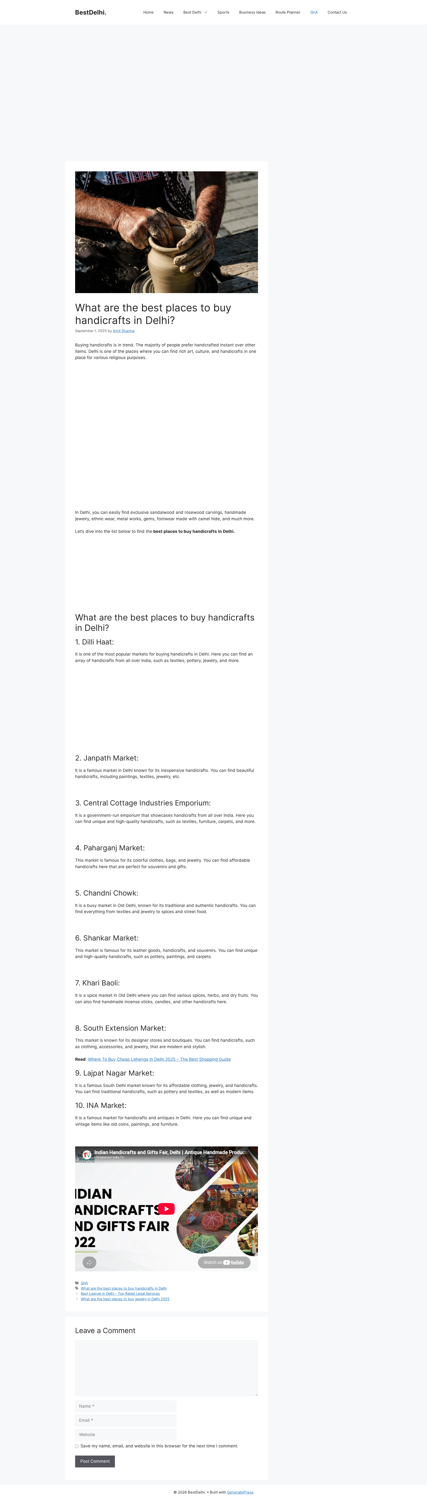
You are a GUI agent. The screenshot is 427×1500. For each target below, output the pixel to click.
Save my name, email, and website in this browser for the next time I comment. (159, 1445)
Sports (223, 12)
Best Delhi (192, 12)
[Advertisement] (166, 64)
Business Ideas (252, 12)
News (168, 12)
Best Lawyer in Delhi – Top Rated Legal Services (120, 1293)
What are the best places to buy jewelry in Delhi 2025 (125, 1299)
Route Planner (288, 12)
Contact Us (337, 12)
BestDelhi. (90, 12)
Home (148, 12)
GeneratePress (240, 1492)
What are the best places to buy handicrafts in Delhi (124, 1288)
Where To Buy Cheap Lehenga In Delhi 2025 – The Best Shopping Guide (159, 1059)
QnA (314, 12)
